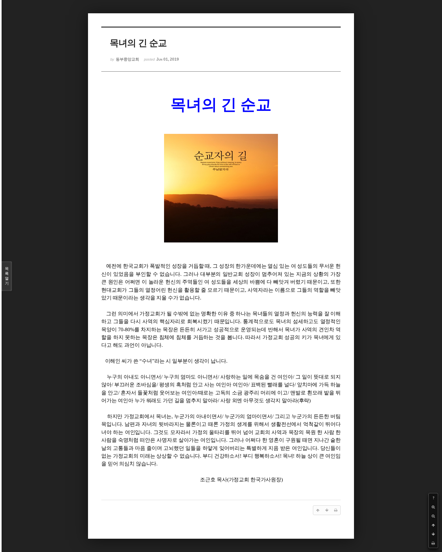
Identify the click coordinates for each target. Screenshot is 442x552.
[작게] (433, 516)
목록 (7, 276)
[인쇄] (433, 543)
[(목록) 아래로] (433, 534)
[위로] (433, 525)
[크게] (433, 506)
